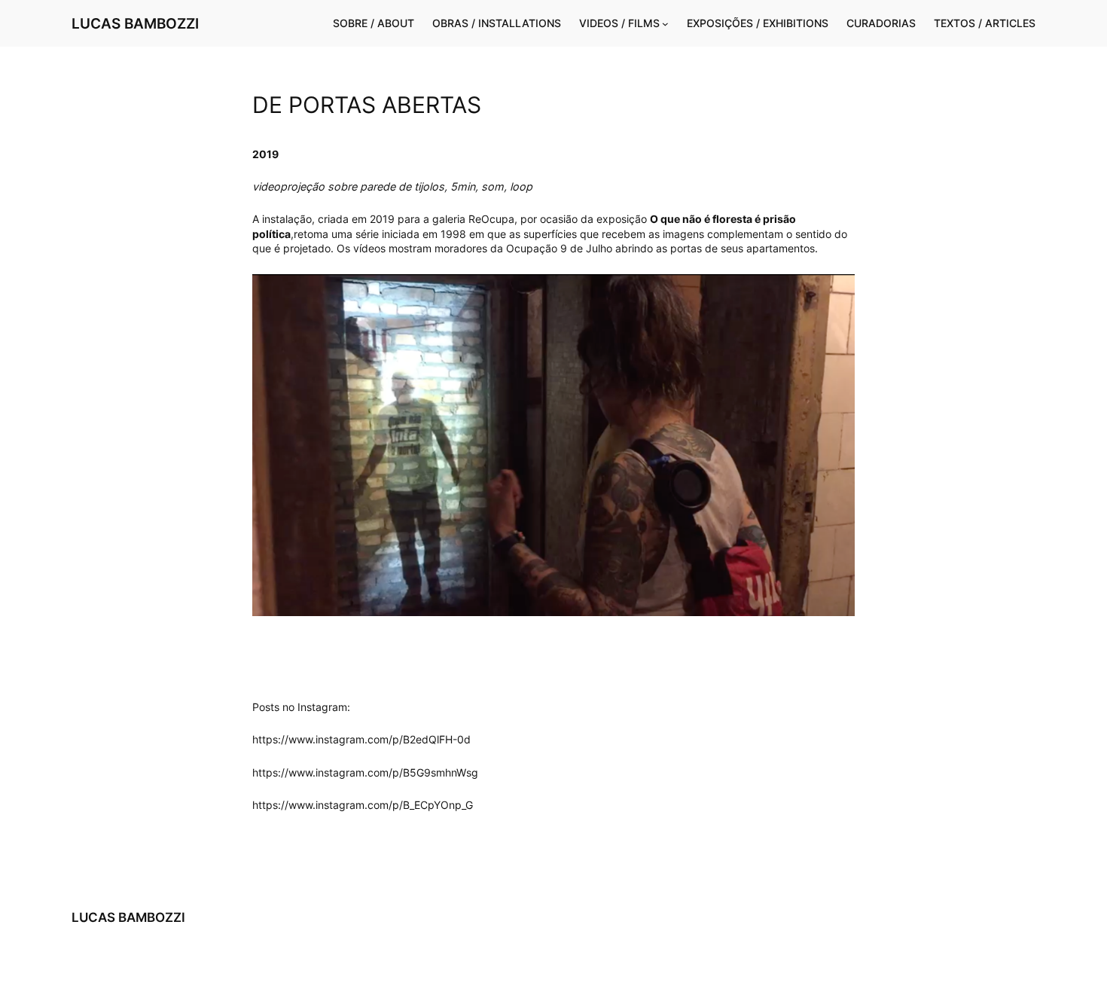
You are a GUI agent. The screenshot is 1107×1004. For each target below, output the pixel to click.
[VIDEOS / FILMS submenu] (665, 23)
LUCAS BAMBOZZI (135, 23)
